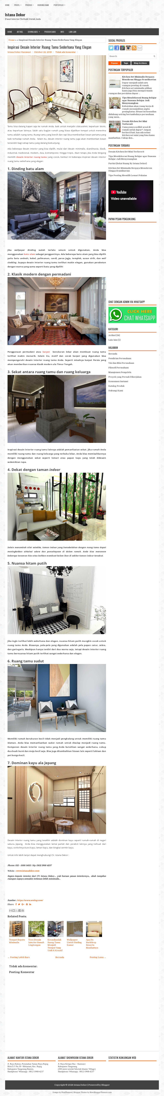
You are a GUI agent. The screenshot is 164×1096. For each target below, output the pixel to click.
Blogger (105, 1085)
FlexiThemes (66, 1092)
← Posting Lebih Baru (19, 957)
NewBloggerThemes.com (101, 1092)
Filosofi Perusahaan (118, 367)
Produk (29, 4)
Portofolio (59, 4)
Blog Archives (140, 63)
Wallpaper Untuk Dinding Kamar (74, 942)
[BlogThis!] (13, 910)
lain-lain (72, 31)
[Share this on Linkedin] (30, 904)
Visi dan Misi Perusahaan (121, 363)
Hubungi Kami (43, 5)
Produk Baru (50, 31)
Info (62, 31)
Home (7, 5)
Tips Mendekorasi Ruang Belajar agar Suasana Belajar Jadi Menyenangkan (139, 100)
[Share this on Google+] (23, 904)
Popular (114, 63)
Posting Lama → (98, 957)
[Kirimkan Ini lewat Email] (10, 910)
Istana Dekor (15, 14)
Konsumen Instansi (118, 381)
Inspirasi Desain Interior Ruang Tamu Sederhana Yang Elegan (49, 47)
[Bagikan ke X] (16, 910)
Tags (126, 63)
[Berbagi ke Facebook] (19, 910)
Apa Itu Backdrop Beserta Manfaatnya (92, 944)
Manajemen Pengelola (119, 372)
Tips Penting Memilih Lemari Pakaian (127, 175)
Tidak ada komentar (65, 52)
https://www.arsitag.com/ (30, 900)
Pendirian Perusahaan (119, 358)
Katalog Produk (116, 386)
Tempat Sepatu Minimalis (17, 941)
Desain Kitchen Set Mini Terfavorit (126, 151)
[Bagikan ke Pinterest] (22, 910)
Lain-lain (112, 340)
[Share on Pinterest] (27, 904)
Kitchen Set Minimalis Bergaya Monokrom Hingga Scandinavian (139, 78)
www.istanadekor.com (27, 871)
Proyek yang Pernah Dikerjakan (124, 377)
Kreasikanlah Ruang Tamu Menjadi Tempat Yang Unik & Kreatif (55, 945)
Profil (17, 4)
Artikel (20, 31)
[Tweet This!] (19, 904)
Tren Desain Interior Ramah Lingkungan (36, 942)
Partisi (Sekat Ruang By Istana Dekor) (127, 163)
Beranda (59, 957)
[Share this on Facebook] (16, 904)
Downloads (34, 31)
